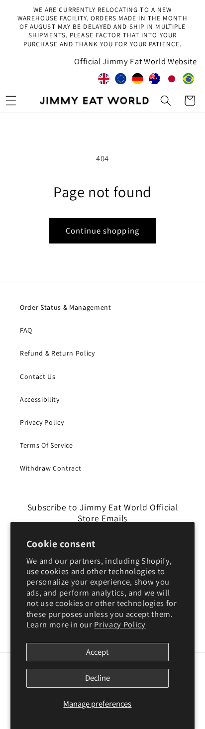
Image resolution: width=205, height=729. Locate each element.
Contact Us (38, 376)
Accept (97, 651)
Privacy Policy (119, 624)
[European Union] (120, 81)
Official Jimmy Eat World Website (135, 61)
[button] (166, 101)
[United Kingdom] (104, 81)
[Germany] (137, 81)
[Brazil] (188, 81)
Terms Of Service (46, 445)
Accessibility (40, 399)
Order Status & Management (65, 307)
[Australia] (154, 81)
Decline (97, 677)
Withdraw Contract (50, 468)
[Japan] (171, 81)
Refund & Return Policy (57, 353)
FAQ (26, 330)
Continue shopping (102, 230)
